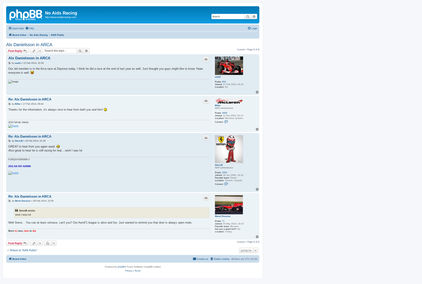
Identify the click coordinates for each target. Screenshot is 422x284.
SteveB (219, 165)
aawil (218, 77)
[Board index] (26, 14)
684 (224, 81)
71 (223, 221)
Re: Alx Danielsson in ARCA (29, 99)
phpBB (121, 267)
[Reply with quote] (206, 59)
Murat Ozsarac (223, 216)
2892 (224, 172)
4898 (224, 113)
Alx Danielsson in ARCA (29, 44)
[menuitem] (29, 28)
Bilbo (217, 105)
